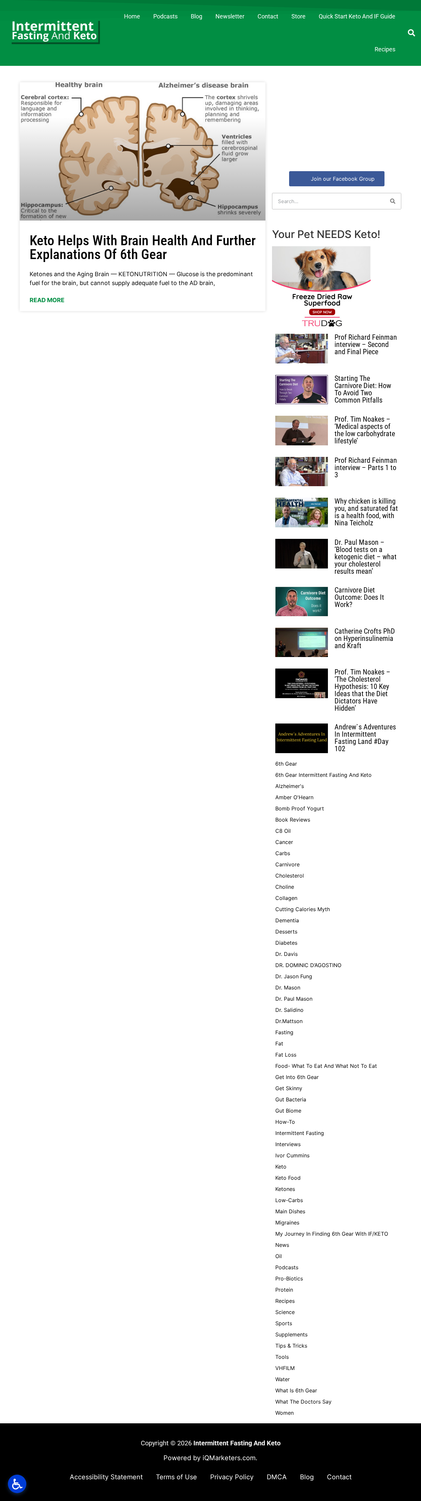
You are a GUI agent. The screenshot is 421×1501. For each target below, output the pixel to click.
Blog (196, 16)
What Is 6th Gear (296, 1390)
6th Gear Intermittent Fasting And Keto (323, 775)
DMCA (277, 1477)
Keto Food (288, 1177)
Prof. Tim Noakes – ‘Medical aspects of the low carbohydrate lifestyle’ (364, 430)
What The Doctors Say (303, 1401)
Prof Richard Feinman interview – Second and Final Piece (365, 344)
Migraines (287, 1222)
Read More (47, 300)
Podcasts (165, 16)
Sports (283, 1323)
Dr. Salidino (289, 1010)
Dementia (287, 920)
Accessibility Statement (106, 1477)
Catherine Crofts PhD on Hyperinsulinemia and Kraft (364, 638)
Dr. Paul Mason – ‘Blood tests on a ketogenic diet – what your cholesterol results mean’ (365, 556)
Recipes (385, 49)
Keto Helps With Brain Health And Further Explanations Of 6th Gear (143, 247)
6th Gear (286, 763)
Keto (280, 1166)
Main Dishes (290, 1211)
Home (132, 16)
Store (298, 16)
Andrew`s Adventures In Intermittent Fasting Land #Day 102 (365, 738)
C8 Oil (283, 831)
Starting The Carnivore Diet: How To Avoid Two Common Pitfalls (362, 389)
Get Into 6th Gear (297, 1077)
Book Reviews (292, 819)
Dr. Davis (286, 954)
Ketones (285, 1189)
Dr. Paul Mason (293, 998)
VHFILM (285, 1368)
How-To (285, 1122)
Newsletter (229, 16)
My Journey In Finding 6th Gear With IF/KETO (331, 1233)
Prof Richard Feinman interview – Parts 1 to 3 (365, 467)
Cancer (284, 842)
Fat (279, 1043)
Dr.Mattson (289, 1021)
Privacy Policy (232, 1477)
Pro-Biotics (289, 1278)
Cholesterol (289, 875)
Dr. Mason (287, 987)
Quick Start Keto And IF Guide (357, 16)
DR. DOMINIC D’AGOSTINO (308, 965)
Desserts (286, 931)
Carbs (282, 853)
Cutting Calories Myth (302, 909)
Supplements (291, 1334)
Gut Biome (288, 1110)
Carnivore (287, 864)
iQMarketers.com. (230, 1458)
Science (285, 1312)
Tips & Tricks (291, 1345)
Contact (268, 16)
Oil (278, 1256)
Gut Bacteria (290, 1099)
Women (284, 1412)
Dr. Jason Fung (293, 976)
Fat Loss (285, 1054)
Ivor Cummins (292, 1155)
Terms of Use (176, 1477)
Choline (284, 886)
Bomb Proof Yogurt (299, 808)
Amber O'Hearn (294, 797)
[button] (411, 33)
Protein (284, 1289)
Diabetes (286, 942)
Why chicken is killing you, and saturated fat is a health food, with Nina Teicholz (366, 512)
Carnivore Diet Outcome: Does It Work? (359, 597)
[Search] (392, 201)
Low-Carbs (289, 1200)
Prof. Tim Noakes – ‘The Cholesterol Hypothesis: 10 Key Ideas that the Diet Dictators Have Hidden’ (362, 690)
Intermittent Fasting (299, 1133)
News (282, 1245)
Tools (282, 1357)
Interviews (288, 1144)
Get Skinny (288, 1088)
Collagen (286, 898)
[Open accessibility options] (17, 1484)
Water (282, 1379)
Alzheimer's (289, 786)
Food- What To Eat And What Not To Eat (326, 1066)
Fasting (284, 1032)
